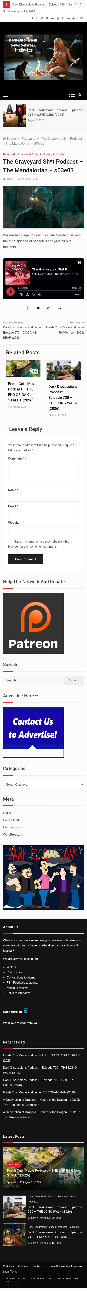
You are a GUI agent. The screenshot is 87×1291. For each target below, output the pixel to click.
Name (13, 490)
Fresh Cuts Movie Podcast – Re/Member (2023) (65, 329)
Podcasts (58, 154)
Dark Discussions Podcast (42, 1196)
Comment (16, 458)
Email (13, 506)
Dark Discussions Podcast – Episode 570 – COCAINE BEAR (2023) (22, 332)
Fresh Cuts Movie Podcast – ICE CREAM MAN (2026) (39, 1092)
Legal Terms (10, 1271)
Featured (9, 154)
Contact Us (39, 1266)
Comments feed (13, 827)
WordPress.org (13, 834)
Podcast (45, 154)
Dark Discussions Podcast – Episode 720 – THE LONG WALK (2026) (63, 397)
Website (13, 522)
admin (9, 178)
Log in (7, 812)
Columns (23, 1266)
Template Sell (12, 1281)
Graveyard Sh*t (27, 154)
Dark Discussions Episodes (66, 1266)
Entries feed (11, 820)
